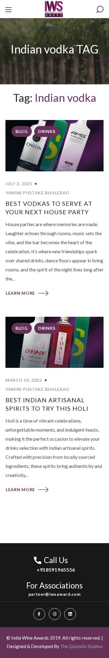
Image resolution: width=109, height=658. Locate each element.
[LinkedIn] (70, 614)
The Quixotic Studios (81, 646)
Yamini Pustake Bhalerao (37, 192)
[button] (100, 9)
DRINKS (46, 131)
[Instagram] (55, 614)
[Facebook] (39, 614)
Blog (21, 131)
